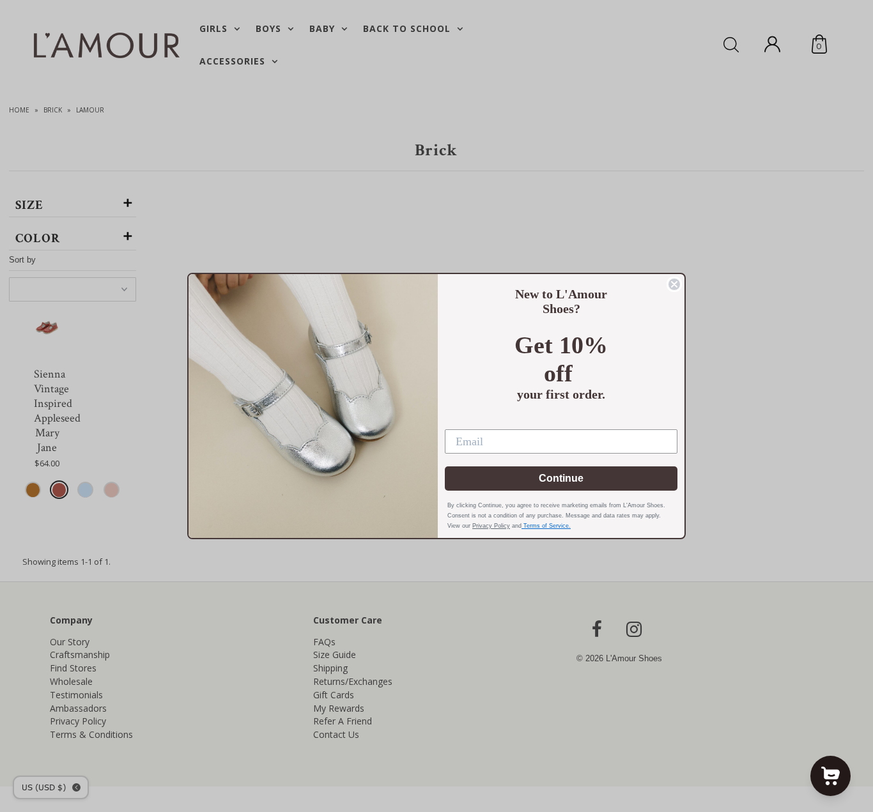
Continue (561, 478)
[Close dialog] (674, 284)
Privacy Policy (491, 526)
